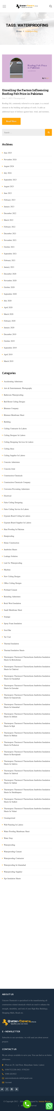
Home (19, 31)
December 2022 (10, 213)
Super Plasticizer (8, 912)
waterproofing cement (13, 851)
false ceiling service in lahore (16, 509)
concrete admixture (12, 462)
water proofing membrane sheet (16, 831)
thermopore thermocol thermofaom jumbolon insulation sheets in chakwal (27, 668)
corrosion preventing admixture (17, 489)
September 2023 (10, 179)
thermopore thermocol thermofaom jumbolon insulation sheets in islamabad (27, 705)
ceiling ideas (9, 448)
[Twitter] (2, 1089)
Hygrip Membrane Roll (11, 900)
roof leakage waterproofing (34, 962)
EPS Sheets (36, 904)
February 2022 (9, 226)
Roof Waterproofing (39, 953)
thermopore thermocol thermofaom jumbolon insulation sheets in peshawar (27, 743)
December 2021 (10, 233)
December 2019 (10, 334)
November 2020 (10, 280)
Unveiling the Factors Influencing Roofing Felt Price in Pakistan (25, 91)
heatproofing (9, 536)
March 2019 (8, 361)
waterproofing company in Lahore (33, 937)
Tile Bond (47, 908)
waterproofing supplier (13, 871)
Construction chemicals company (17, 482)
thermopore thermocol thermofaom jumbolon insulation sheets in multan (27, 734)
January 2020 (9, 327)
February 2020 (9, 320)
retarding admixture (12, 596)
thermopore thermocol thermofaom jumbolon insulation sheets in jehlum (27, 715)
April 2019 (8, 354)
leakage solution (11, 556)
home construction (11, 542)
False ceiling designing (13, 502)
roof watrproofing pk (24, 974)
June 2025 (8, 152)
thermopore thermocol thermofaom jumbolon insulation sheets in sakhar (27, 781)
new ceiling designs (12, 576)
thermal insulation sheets (14, 650)
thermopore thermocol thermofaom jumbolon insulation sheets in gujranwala (27, 696)
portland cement (10, 589)
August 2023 (9, 186)
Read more (11, 121)
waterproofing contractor (14, 858)
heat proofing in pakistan (14, 529)
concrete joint (9, 469)
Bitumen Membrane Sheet (41, 912)
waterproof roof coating (24, 982)
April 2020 (8, 307)
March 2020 (8, 314)
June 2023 (8, 193)
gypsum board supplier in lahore (17, 522)
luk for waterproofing (13, 563)
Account (8, 1082)
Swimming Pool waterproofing (34, 949)
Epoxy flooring (8, 921)
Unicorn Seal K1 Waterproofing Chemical (19, 916)
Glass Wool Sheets (10, 904)
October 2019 (9, 341)
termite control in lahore (26, 925)
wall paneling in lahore (13, 824)
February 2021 (9, 260)
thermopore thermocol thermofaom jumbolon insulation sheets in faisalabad (27, 677)
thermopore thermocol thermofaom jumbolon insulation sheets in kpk (27, 724)
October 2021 (9, 247)
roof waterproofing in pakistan (34, 966)
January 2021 (9, 267)
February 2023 (9, 199)
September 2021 (10, 253)
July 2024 (7, 173)
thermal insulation (11, 643)
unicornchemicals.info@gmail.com (18, 1078)
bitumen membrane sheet (14, 415)
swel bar (7, 630)
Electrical (7, 495)
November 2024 (10, 159)
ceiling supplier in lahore (14, 455)
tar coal (7, 637)
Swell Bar (14, 908)
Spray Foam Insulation (13, 623)
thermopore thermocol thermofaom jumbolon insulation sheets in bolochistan (27, 658)
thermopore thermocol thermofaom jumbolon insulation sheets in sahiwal (27, 772)
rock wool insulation (12, 603)
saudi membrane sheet (13, 610)
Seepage (7, 616)
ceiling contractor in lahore (15, 428)
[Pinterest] (17, 1089)
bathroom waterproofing (13, 395)
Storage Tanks (15, 949)
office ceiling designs (12, 583)
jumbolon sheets (10, 549)
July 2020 (7, 300)
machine (7, 569)
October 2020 (9, 287)
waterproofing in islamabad (15, 865)
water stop (8, 838)
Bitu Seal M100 (22, 912)
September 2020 (10, 294)
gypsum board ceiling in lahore (17, 516)
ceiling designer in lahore (14, 435)
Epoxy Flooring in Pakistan (25, 929)
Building (7, 421)
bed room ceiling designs (14, 401)
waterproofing (9, 845)
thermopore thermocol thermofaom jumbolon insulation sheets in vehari (27, 810)
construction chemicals (13, 475)
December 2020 (10, 273)
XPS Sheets (25, 904)
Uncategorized (19, 98)
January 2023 (9, 206)
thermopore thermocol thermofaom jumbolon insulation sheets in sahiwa (27, 762)
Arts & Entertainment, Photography (18, 388)
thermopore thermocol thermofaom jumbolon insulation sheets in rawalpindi (27, 753)
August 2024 (9, 166)
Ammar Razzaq (44, 1101)
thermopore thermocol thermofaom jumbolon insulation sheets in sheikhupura (27, 791)
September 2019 (10, 347)
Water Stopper (24, 908)
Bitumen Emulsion (30, 900)
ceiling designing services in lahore (18, 442)
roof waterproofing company (35, 958)
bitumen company (11, 408)
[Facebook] (7, 1089)
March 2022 (8, 220)
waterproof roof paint (35, 970)
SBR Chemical (45, 900)
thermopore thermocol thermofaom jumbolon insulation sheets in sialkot (27, 800)
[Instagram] (12, 1089)
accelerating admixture (13, 381)
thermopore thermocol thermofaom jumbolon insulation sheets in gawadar (27, 686)
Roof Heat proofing (23, 945)
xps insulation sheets (12, 878)
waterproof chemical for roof (26, 978)
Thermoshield (36, 908)
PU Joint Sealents (44, 916)
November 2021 (10, 240)
